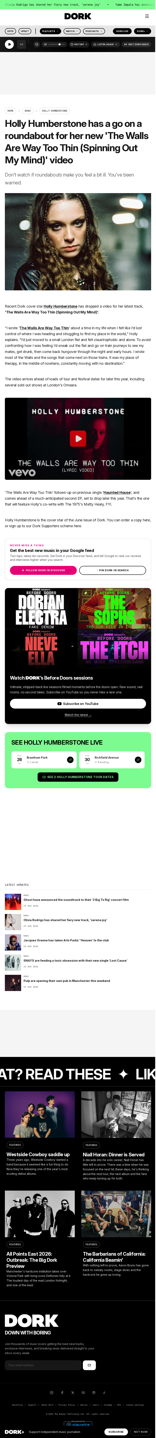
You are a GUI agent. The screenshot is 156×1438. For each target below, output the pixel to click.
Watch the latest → (78, 714)
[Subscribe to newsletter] (89, 1365)
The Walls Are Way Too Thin (44, 328)
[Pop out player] (37, 44)
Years (96, 1405)
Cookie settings (135, 1405)
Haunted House (117, 492)
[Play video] (78, 439)
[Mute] (45, 44)
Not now (141, 1431)
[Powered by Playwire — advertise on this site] (78, 1424)
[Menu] (147, 16)
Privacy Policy (66, 1405)
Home (10, 110)
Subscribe (116, 1431)
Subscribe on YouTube (80, 704)
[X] (72, 1392)
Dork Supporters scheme (52, 526)
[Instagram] (51, 1392)
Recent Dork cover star (24, 306)
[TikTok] (104, 1392)
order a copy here (135, 520)
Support (32, 1405)
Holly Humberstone (60, 306)
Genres (84, 1405)
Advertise (17, 1405)
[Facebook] (62, 1392)
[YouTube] (83, 1392)
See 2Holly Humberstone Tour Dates (80, 777)
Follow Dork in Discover (43, 570)
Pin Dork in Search (113, 570)
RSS (119, 1405)
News (28, 110)
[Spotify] (93, 1392)
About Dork (47, 1405)
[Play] (9, 44)
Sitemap (108, 1405)
